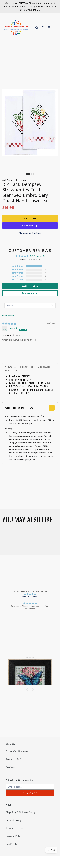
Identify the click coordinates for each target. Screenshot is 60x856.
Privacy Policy (14, 836)
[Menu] (55, 28)
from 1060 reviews (30, 597)
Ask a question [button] (30, 293)
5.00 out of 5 (37, 256)
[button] (17, 266)
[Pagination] (28, 174)
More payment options (30, 233)
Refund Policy (13, 820)
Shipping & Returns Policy (21, 812)
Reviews (10, 767)
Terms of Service (15, 828)
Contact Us (12, 844)
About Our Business (17, 751)
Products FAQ (14, 759)
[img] (9, 323)
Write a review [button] (30, 286)
